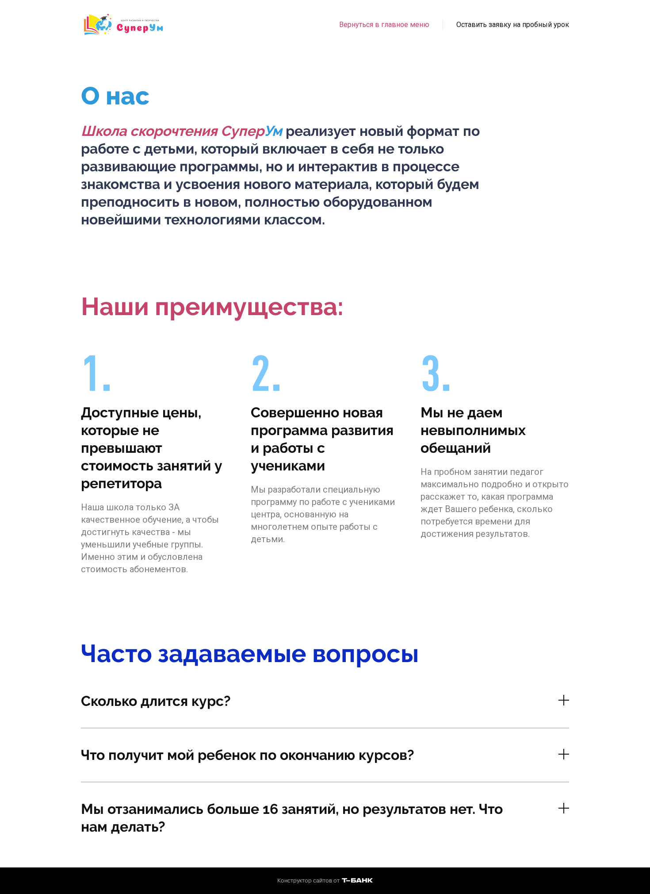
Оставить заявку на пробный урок (512, 24)
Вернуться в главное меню (384, 24)
